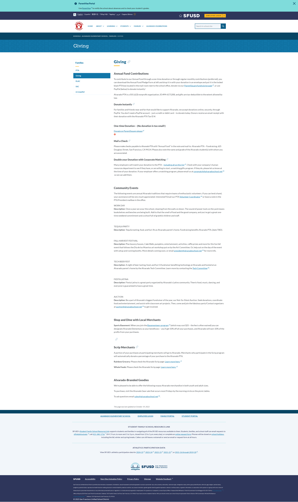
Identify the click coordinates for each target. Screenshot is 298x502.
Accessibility (90, 479)
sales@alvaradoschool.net (146, 396)
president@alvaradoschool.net (188, 250)
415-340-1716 (99, 434)
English (80, 14)
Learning (111, 26)
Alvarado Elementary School (95, 36)
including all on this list (174, 165)
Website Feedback (163, 479)
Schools (77, 36)
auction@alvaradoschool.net (129, 306)
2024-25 (139, 452)
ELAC (78, 81)
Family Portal (167, 416)
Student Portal (190, 416)
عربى (118, 14)
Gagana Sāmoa (127, 14)
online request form (183, 434)
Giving (78, 76)
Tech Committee (200, 268)
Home (90, 26)
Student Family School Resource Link (94, 431)
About (99, 26)
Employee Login (213, 16)
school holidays (218, 434)
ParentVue (86, 8)
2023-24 (148, 452)
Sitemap (147, 479)
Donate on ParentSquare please (128, 131)
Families (137, 26)
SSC (77, 86)
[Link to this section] (128, 62)
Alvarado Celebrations (156, 26)
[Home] (189, 16)
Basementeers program (158, 325)
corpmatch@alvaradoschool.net (208, 171)
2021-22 (167, 452)
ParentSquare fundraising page (198, 85)
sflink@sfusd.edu (80, 434)
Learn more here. (172, 361)
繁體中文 (95, 14)
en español (80, 92)
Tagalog (112, 14)
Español (87, 14)
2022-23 (158, 452)
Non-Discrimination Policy (111, 479)
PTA (77, 70)
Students (124, 26)
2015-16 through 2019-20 (185, 452)
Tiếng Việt (104, 14)
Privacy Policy (133, 479)
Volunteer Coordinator (190, 196)
